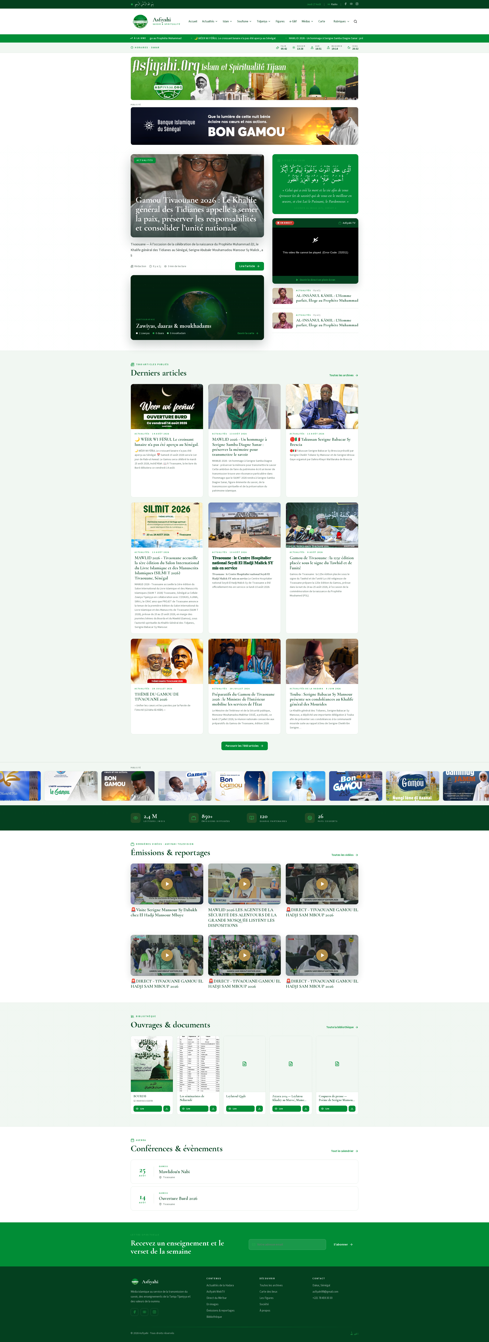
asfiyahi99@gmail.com (325, 1292)
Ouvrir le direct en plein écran (317, 280)
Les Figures (267, 1298)
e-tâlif (293, 21)
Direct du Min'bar (216, 1298)
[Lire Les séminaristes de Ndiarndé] (198, 1064)
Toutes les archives (341, 375)
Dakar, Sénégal (321, 1285)
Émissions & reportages (220, 1311)
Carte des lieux (268, 1292)
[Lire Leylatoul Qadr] (244, 1064)
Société (264, 1304)
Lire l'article (247, 266)
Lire (142, 1108)
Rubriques (340, 21)
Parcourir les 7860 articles (242, 746)
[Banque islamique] (244, 126)
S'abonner (341, 1244)
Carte (321, 21)
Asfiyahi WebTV (215, 1292)
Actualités (208, 21)
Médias (306, 21)
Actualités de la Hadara (220, 1285)
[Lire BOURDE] (152, 1064)
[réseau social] (345, 4)
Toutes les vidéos (342, 855)
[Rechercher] (355, 21)
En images (212, 1304)
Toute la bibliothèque (340, 1027)
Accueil (193, 21)
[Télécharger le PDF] (166, 1109)
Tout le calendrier (342, 1151)
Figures (280, 21)
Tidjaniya (262, 21)
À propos (265, 1311)
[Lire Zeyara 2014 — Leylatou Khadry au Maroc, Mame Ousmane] (291, 1064)
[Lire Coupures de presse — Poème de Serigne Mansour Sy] (337, 1064)
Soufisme (242, 21)
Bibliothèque (214, 1317)
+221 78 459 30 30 (322, 1298)
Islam (226, 21)
